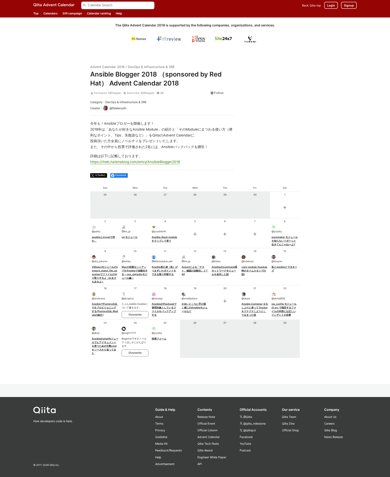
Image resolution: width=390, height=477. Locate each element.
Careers (329, 423)
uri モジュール (130, 237)
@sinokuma (98, 298)
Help (119, 13)
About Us (330, 417)
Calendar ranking (99, 13)
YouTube (245, 443)
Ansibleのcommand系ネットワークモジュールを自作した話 (224, 270)
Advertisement (164, 464)
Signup (349, 5)
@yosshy (277, 231)
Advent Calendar (208, 437)
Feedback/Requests (168, 450)
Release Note (206, 417)
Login (331, 5)
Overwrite (135, 314)
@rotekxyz (248, 261)
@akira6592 (278, 298)
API (199, 464)
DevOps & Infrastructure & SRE (151, 67)
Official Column (207, 430)
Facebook (246, 437)
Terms (159, 423)
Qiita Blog (330, 430)
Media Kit (161, 443)
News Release (333, 437)
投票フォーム (159, 338)
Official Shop (290, 430)
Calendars (50, 13)
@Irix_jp (126, 231)
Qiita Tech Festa (208, 443)
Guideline (161, 437)
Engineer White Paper (211, 457)
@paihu (96, 231)
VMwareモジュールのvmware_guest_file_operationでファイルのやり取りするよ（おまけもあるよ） (105, 274)
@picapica (128, 298)
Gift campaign (72, 13)
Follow (216, 93)
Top (36, 13)
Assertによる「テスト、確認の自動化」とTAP (195, 270)
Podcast (245, 450)
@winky (126, 261)
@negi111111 (129, 332)
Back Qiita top (311, 5)
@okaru (246, 298)
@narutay (157, 298)
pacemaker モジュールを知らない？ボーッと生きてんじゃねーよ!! (285, 241)
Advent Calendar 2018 (107, 67)
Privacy (160, 430)
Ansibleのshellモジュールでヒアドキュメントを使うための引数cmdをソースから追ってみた (105, 346)
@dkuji (96, 332)
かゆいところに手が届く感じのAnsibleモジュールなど (195, 307)
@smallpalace (189, 298)
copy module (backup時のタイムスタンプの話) (254, 270)
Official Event (206, 423)
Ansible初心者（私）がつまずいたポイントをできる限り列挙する (165, 270)
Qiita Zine (288, 423)
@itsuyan (277, 261)
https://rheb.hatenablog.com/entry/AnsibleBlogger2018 (135, 162)
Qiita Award (205, 450)
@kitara (216, 261)
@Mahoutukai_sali (162, 261)
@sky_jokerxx (99, 261)
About (159, 417)
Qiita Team (289, 417)
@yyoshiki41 (159, 231)
